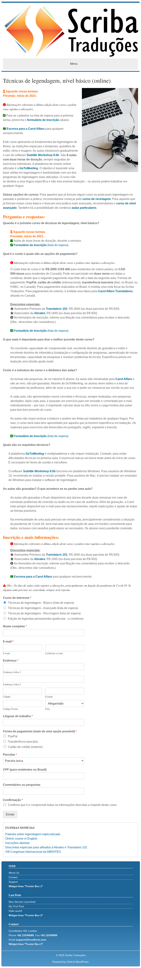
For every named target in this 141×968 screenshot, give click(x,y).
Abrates (39, 313)
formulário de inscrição (43, 119)
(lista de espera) (41, 245)
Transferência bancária (23, 741)
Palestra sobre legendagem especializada (32, 834)
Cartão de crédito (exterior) (25, 746)
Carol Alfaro (123, 379)
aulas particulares (84, 207)
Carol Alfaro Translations (115, 291)
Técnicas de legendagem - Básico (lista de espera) (41, 602)
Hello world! (15, 910)
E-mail (8, 641)
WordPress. (82, 961)
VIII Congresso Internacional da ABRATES (33, 851)
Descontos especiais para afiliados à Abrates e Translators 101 (46, 847)
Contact (13, 877)
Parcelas (10, 754)
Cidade (6, 696)
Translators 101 (56, 308)
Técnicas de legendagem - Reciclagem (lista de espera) (44, 613)
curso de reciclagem (96, 199)
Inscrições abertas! (17, 843)
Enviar (10, 814)
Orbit (70, 961)
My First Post (16, 906)
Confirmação (13, 800)
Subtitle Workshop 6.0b (43, 155)
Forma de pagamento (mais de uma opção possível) (40, 731)
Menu (73, 63)
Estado (49, 696)
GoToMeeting (28, 168)
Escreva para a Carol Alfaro (25, 128)
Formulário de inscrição (30, 330)
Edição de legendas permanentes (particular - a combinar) (45, 618)
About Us (14, 872)
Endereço (10, 660)
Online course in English (21, 838)
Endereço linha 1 (12, 672)
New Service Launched (22, 901)
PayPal (12, 736)
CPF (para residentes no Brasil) (24, 769)
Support (13, 881)
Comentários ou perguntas (21, 784)
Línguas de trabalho (18, 716)
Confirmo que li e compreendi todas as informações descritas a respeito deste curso (62, 804)
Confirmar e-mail (54, 653)
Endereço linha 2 (12, 684)
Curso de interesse (17, 597)
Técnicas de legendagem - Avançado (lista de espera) (43, 608)
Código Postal (10, 709)
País (47, 709)
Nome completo (15, 626)
